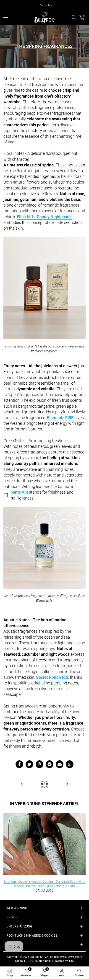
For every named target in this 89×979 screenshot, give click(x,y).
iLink (71, 961)
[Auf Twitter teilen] (29, 764)
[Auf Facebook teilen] (19, 764)
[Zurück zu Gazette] (44, 784)
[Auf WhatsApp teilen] (69, 764)
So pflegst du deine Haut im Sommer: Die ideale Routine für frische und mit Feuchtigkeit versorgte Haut (44, 884)
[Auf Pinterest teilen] (39, 764)
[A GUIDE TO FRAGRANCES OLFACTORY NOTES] (21, 784)
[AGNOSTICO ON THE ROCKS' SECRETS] (67, 784)
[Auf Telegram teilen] (49, 764)
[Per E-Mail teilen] (59, 764)
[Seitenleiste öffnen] (5, 495)
